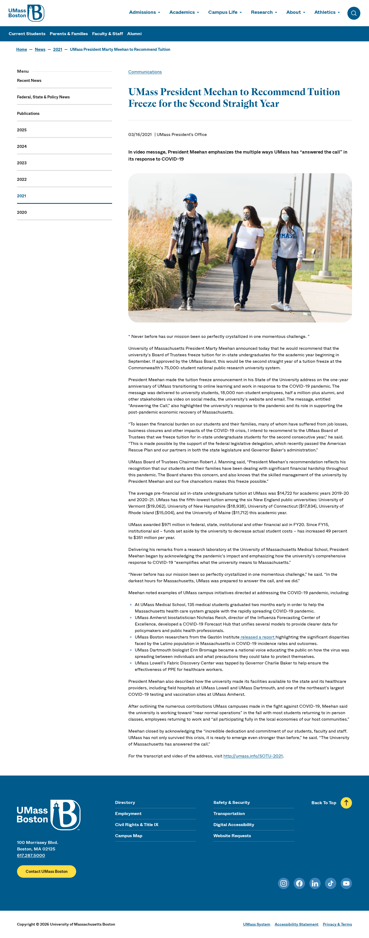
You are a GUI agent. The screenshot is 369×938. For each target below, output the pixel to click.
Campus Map (128, 836)
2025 (21, 130)
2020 (22, 212)
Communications (145, 72)
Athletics (325, 12)
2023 (21, 163)
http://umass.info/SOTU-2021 (253, 756)
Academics (182, 12)
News (40, 49)
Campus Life (222, 12)
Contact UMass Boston (47, 871)
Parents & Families (69, 34)
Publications (28, 113)
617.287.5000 (31, 855)
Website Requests (232, 836)
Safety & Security (231, 802)
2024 (22, 146)
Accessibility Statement (296, 924)
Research (262, 12)
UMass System (256, 924)
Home (21, 49)
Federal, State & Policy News (43, 97)
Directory (125, 802)
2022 (22, 179)
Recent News (29, 80)
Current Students (27, 34)
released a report (258, 637)
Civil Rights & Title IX (136, 824)
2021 (57, 49)
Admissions (142, 12)
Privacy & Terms (337, 924)
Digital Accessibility (233, 824)
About (293, 12)
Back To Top (323, 803)
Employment (128, 813)
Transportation (229, 813)
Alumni (134, 34)
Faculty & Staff (107, 34)
